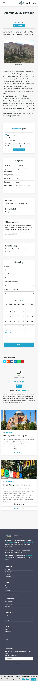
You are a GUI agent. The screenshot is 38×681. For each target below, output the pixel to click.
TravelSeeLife (8, 432)
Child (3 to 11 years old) (11, 281)
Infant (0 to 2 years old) (11, 274)
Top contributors (9, 601)
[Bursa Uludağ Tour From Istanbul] (19, 469)
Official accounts (9, 604)
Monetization (8, 571)
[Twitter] (20, 382)
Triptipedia (30, 3)
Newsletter (7, 606)
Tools (6, 643)
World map (8, 574)
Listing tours (8, 590)
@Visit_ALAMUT (19, 378)
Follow (19, 386)
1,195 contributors (27, 542)
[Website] (15, 382)
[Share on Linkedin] (15, 361)
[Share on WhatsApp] (19, 361)
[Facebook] (22, 382)
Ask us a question (18, 150)
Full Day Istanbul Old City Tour (15, 436)
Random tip (8, 576)
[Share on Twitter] (4, 361)
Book (18, 344)
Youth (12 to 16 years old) (11, 289)
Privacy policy (8, 629)
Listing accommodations (11, 592)
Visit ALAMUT (23, 390)
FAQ (6, 585)
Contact (7, 620)
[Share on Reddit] (8, 361)
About (6, 615)
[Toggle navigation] (4, 3)
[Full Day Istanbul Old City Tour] (19, 420)
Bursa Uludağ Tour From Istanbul (16, 485)
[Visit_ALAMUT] (19, 373)
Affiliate (7, 588)
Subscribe (19, 663)
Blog (6, 618)
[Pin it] (22, 361)
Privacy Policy (25, 679)
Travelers (6, 266)
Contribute (7, 569)
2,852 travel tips (10, 542)
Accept (33, 679)
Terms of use (8, 631)
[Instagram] (17, 382)
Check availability (18, 25)
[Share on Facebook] (11, 361)
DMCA (6, 634)
